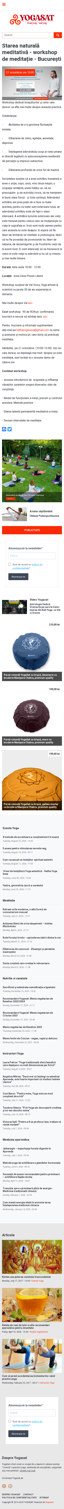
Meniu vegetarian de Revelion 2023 (22, 1027)
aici (30, 303)
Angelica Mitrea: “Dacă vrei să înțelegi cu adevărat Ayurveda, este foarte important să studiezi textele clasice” (31, 1079)
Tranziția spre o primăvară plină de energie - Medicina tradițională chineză (28, 1189)
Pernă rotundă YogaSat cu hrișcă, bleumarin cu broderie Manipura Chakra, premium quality (30, 676)
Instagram (10, 1486)
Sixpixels (49, 1502)
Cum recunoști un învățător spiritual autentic (28, 859)
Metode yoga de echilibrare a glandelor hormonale (31, 1162)
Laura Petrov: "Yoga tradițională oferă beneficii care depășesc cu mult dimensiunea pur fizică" (29, 1064)
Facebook (4, 1486)
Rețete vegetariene (39, 1332)
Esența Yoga (38, 1281)
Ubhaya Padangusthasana (44, 515)
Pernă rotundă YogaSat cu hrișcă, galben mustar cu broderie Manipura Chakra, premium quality (31, 805)
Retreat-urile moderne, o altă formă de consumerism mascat (25, 911)
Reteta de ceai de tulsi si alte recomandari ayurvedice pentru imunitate (26, 1326)
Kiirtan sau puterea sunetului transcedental (26, 1277)
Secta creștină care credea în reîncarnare (26, 963)
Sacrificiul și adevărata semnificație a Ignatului (29, 987)
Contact (28, 1494)
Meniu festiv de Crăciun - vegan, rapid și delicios (30, 1038)
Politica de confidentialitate (19, 1497)
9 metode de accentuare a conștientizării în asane (31, 837)
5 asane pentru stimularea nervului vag (24, 848)
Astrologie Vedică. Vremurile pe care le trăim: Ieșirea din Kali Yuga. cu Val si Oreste (45, 608)
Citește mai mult (27, 1471)
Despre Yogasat (11, 1494)
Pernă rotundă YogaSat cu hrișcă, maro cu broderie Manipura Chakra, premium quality (28, 741)
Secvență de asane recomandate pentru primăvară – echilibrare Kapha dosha (31, 1175)
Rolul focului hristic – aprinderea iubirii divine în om (32, 937)
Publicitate (32, 530)
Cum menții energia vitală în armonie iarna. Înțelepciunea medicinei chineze (27, 1204)
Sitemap (44, 1497)
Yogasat (32, 19)
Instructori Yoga (46, 1383)
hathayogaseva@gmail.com (33, 330)
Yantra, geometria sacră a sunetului (23, 885)
